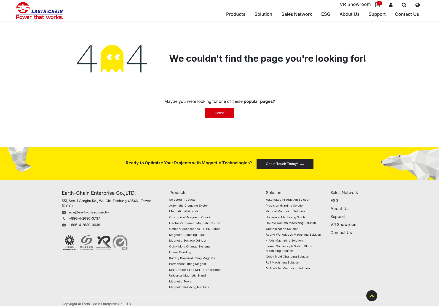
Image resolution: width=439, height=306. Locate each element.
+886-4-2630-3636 (84, 225)
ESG (334, 200)
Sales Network (344, 192)
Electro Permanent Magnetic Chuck (195, 223)
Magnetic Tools (180, 281)
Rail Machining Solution (282, 262)
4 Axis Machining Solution (284, 240)
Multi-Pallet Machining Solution (288, 268)
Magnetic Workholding (185, 211)
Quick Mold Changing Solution (287, 256)
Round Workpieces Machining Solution (293, 234)
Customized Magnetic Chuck (190, 217)
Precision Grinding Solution (285, 205)
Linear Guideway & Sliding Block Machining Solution (289, 248)
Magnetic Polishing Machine (189, 287)
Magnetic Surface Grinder (187, 240)
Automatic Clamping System (189, 205)
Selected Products (182, 199)
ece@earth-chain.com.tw (89, 212)
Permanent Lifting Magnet (187, 264)
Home (219, 113)
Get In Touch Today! (282, 164)
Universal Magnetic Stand (187, 275)
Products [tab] (177, 192)
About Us (339, 208)
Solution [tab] (273, 192)
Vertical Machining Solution (285, 211)
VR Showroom (355, 4)
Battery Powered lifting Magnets (192, 258)
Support (337, 216)
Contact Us (341, 232)
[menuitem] (296, 14)
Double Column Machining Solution (291, 223)
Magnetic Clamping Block (187, 235)
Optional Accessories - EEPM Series (194, 229)
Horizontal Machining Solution (287, 217)
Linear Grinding (180, 252)
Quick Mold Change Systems (189, 246)
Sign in (390, 4)
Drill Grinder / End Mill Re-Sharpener (195, 269)
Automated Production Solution (288, 199)
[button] (404, 4)
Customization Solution (282, 229)
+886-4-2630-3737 (84, 218)
